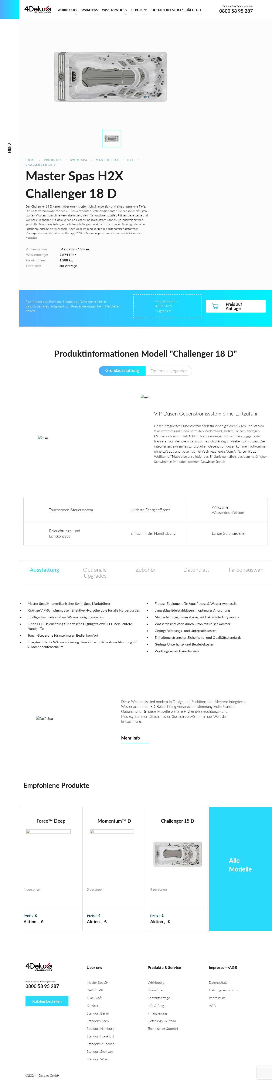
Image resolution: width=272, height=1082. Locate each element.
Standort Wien (97, 1059)
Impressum (217, 998)
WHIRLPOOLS (67, 10)
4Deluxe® (94, 998)
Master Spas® (97, 982)
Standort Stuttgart (100, 1051)
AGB (212, 1005)
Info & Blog (156, 1005)
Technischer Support (163, 1028)
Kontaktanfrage (159, 998)
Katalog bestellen (47, 1001)
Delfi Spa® (95, 990)
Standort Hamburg (100, 1028)
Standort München (101, 1044)
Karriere (93, 1005)
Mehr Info (130, 737)
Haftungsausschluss (223, 990)
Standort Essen (98, 1021)
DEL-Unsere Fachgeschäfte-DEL (177, 10)
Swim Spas (156, 990)
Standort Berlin (98, 1013)
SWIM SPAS (89, 10)
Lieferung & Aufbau (162, 1021)
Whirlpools (156, 982)
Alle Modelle (240, 864)
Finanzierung (157, 1013)
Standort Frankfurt (100, 1036)
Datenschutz (218, 982)
